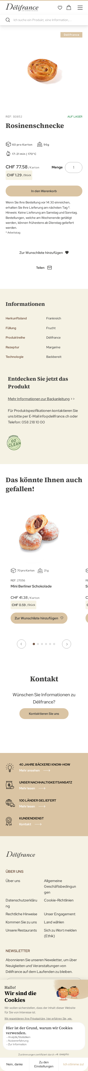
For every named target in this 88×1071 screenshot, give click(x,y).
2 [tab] (38, 644)
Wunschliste (59, 7)
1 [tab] (34, 644)
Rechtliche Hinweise (21, 914)
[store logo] (22, 7)
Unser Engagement (59, 914)
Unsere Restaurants (21, 930)
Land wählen (54, 922)
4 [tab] (46, 644)
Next (66, 644)
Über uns (13, 880)
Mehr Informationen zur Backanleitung (39, 398)
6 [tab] (54, 644)
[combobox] (44, 19)
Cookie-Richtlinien (59, 900)
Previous (21, 644)
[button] (39, 618)
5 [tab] (50, 644)
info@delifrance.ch (54, 416)
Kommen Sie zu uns (21, 922)
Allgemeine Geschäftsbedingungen (60, 886)
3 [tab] (42, 644)
